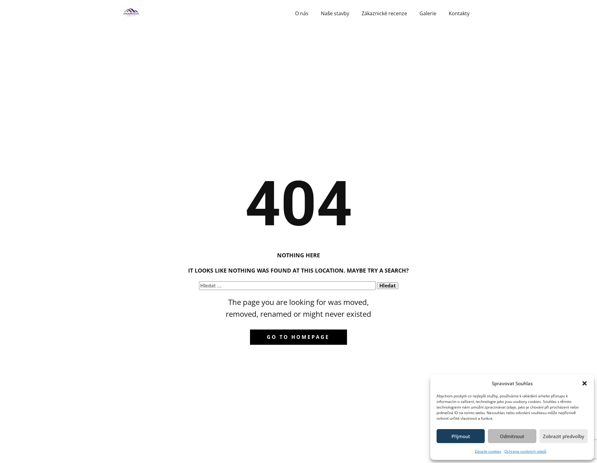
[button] (584, 383)
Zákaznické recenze (384, 13)
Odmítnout (512, 436)
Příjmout (460, 436)
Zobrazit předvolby (563, 436)
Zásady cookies (488, 451)
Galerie (427, 13)
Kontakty (459, 13)
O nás (301, 13)
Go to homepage (298, 337)
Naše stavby (335, 13)
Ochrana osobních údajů (525, 451)
